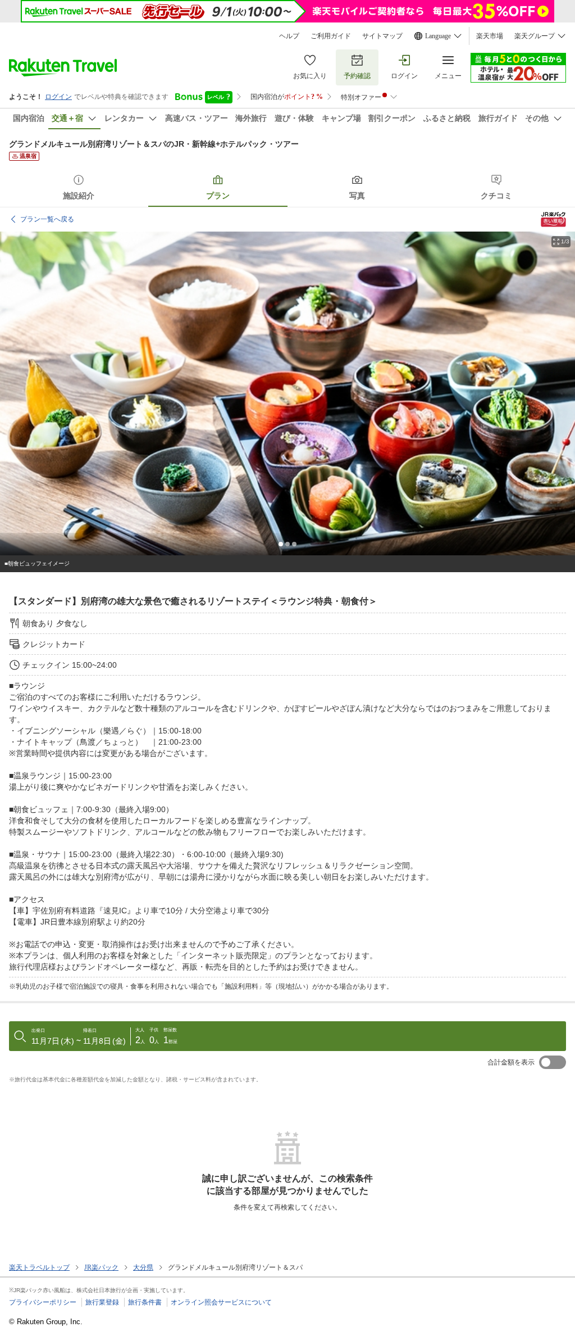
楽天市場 (489, 36)
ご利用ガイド (331, 36)
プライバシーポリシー (42, 1302)
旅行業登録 (102, 1302)
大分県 (143, 1267)
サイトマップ (382, 36)
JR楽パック (101, 1267)
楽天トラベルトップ (39, 1267)
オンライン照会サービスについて (221, 1302)
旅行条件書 (145, 1302)
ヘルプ (289, 36)
